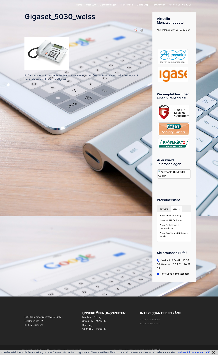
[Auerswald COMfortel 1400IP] (174, 174)
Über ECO (91, 4)
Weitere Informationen (190, 352)
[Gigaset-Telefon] (173, 74)
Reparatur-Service (150, 323)
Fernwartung (159, 4)
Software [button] (164, 209)
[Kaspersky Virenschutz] (173, 143)
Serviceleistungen (150, 319)
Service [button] (176, 209)
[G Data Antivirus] (173, 112)
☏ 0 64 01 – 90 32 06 (180, 4)
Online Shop (143, 4)
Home (79, 4)
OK (208, 352)
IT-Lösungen (126, 4)
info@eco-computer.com (175, 273)
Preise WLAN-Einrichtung (171, 220)
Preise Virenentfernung (170, 215)
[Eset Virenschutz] (173, 129)
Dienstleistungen (108, 4)
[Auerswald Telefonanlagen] (173, 56)
